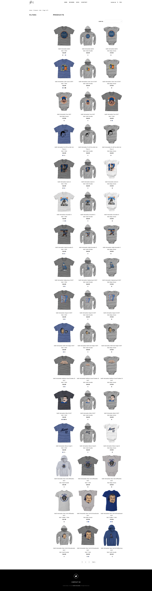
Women (71, 2)
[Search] (118, 2)
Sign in (113, 2)
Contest (84, 2)
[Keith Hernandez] (37, 2)
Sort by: (101, 21)
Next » (94, 562)
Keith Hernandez (76, 585)
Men (65, 2)
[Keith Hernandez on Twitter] (76, 576)
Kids (77, 2)
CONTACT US (76, 582)
